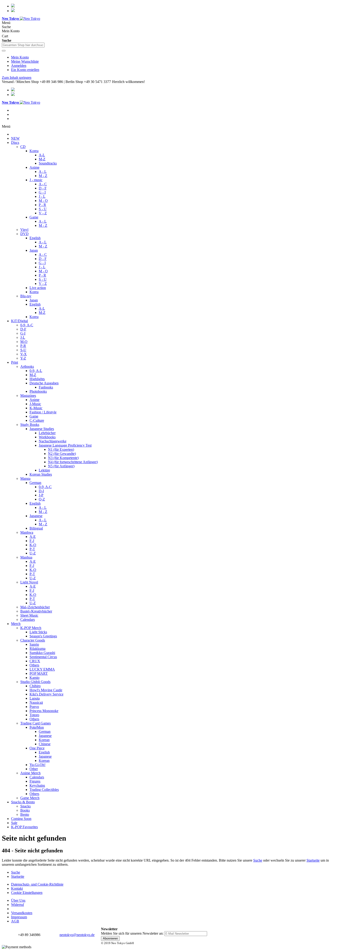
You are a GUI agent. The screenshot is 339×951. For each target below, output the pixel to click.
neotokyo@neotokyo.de (77, 935)
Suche (257, 860)
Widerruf (17, 905)
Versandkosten (21, 913)
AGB (15, 921)
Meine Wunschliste (25, 61)
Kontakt (17, 888)
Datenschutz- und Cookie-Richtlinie (37, 884)
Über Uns (18, 900)
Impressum (19, 917)
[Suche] (4, 50)
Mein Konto (20, 57)
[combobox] (23, 45)
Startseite (313, 860)
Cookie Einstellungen (26, 893)
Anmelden (18, 66)
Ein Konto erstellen (25, 70)
